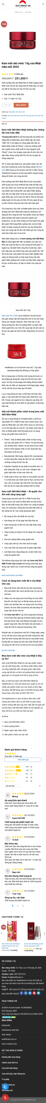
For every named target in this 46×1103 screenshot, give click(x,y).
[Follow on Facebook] (21, 993)
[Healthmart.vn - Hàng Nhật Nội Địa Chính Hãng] (23, 4)
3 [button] (23, 906)
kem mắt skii (12, 115)
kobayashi (6, 1025)
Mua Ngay (21, 105)
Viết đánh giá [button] (23, 760)
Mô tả (4, 124)
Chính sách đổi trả (10, 1062)
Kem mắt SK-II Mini (10, 316)
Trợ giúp (5, 1079)
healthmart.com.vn (9, 1039)
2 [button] (17, 906)
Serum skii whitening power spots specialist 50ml (33, 945)
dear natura (6, 1034)
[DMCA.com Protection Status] (9, 1017)
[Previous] (1, 938)
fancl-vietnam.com (9, 1044)
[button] (8, 74)
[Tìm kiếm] (43, 4)
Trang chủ (19, 12)
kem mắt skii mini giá (24, 115)
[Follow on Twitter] (30, 993)
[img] (18, 794)
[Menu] (3, 4)
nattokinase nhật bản (10, 1030)
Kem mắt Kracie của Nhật (12, 575)
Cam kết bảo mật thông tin (13, 1074)
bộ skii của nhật (8, 650)
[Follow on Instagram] (26, 993)
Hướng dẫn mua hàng (11, 1057)
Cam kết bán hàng (10, 1068)
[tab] (23, 124)
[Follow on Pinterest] (34, 993)
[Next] (44, 938)
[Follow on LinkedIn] (38, 993)
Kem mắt (28, 12)
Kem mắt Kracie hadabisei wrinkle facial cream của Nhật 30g (11, 946)
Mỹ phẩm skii (13, 112)
